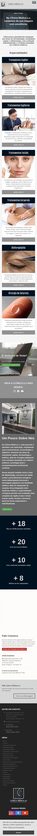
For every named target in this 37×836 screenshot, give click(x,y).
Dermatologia (6, 776)
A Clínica (5, 743)
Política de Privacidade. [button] (16, 827)
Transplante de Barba (9, 749)
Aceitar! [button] (18, 832)
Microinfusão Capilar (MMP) (10, 758)
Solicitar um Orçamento (10, 365)
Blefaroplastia (6, 778)
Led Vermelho (6, 760)
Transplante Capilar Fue (9, 745)
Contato (5, 785)
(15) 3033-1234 (12, 727)
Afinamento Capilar (8, 747)
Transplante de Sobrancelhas (11, 751)
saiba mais (18, 97)
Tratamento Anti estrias (9, 768)
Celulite (5, 772)
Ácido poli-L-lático (8, 770)
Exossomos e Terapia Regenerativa (12, 762)
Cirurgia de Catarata (8, 780)
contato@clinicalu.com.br (12, 721)
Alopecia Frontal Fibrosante (10, 766)
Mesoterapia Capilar (8, 755)
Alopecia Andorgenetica (9, 764)
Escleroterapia (7, 774)
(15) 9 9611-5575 (12, 732)
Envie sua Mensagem (24, 696)
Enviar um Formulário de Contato (14, 649)
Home (4, 741)
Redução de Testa (8, 753)
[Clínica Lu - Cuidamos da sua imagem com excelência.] (12, 4)
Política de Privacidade (9, 783)
